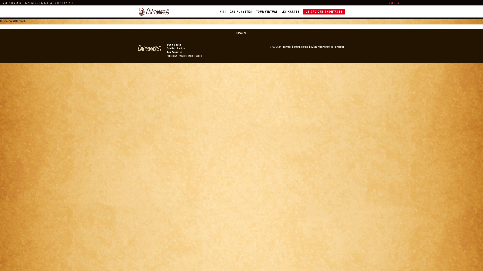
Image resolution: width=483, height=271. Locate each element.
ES (398, 3)
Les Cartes (290, 11)
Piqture (304, 47)
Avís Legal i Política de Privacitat (327, 47)
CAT (391, 3)
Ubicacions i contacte (323, 11)
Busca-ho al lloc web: (13, 21)
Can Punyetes (241, 11)
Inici (222, 11)
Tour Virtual (267, 11)
